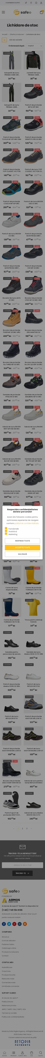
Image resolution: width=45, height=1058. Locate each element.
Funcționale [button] (14, 529)
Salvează (22, 554)
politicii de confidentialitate (27, 523)
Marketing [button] (13, 534)
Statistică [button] (13, 531)
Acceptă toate (22, 547)
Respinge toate (22, 541)
